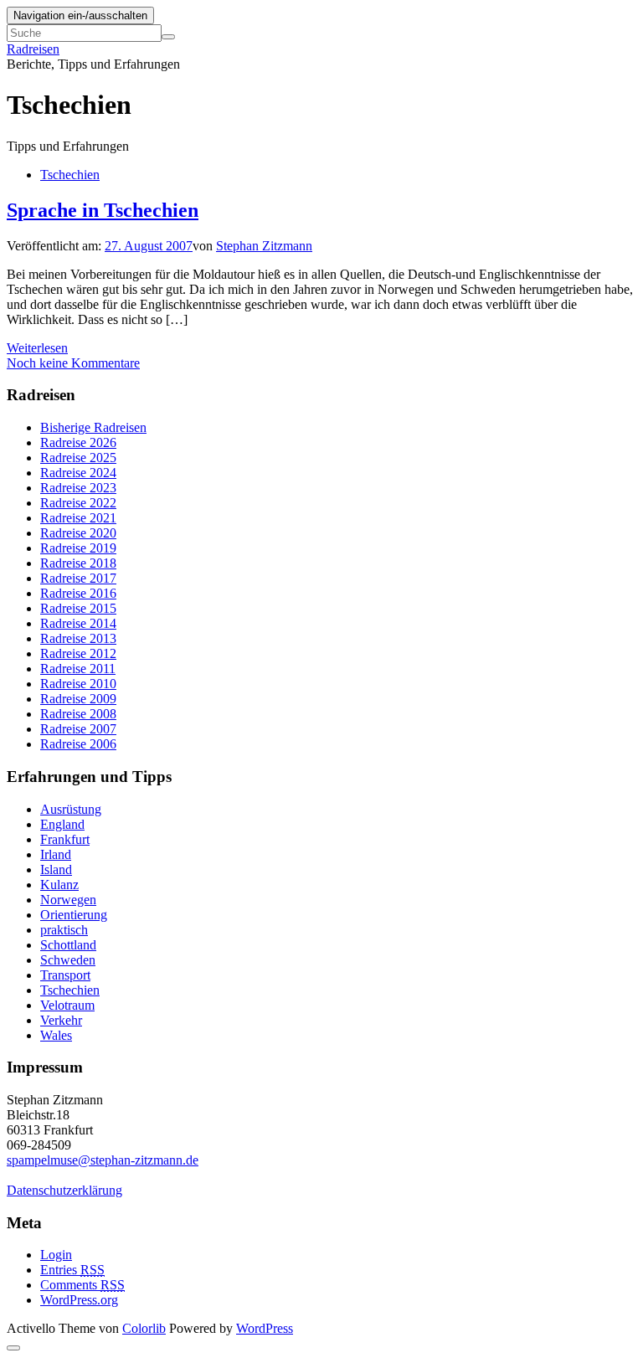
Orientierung (73, 915)
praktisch (64, 930)
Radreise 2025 (78, 457)
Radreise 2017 (78, 578)
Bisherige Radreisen (93, 427)
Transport (65, 975)
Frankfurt (65, 839)
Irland (55, 854)
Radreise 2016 (78, 593)
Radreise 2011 (78, 668)
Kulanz (59, 884)
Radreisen (33, 49)
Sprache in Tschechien (102, 210)
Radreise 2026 (78, 442)
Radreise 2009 (78, 699)
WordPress (264, 1328)
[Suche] (168, 36)
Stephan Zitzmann (264, 246)
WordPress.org (79, 1300)
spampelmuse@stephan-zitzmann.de (102, 1160)
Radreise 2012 (78, 653)
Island (56, 869)
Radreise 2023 (78, 488)
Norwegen (68, 899)
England (62, 824)
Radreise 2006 (78, 744)
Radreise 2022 (78, 503)
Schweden (67, 960)
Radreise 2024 (78, 473)
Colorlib (144, 1328)
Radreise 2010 (78, 683)
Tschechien (70, 174)
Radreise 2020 (78, 533)
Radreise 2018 (78, 563)
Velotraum (67, 1005)
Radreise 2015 (78, 608)
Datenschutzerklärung (64, 1190)
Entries (72, 1270)
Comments (82, 1285)
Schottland (68, 945)
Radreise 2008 (78, 714)
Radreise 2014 (78, 623)
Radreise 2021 (78, 518)
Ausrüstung (70, 809)
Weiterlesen (37, 348)
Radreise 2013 (78, 638)
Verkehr (61, 1020)
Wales (56, 1035)
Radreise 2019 (78, 548)
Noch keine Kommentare (73, 363)
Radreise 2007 (78, 729)
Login (56, 1254)
